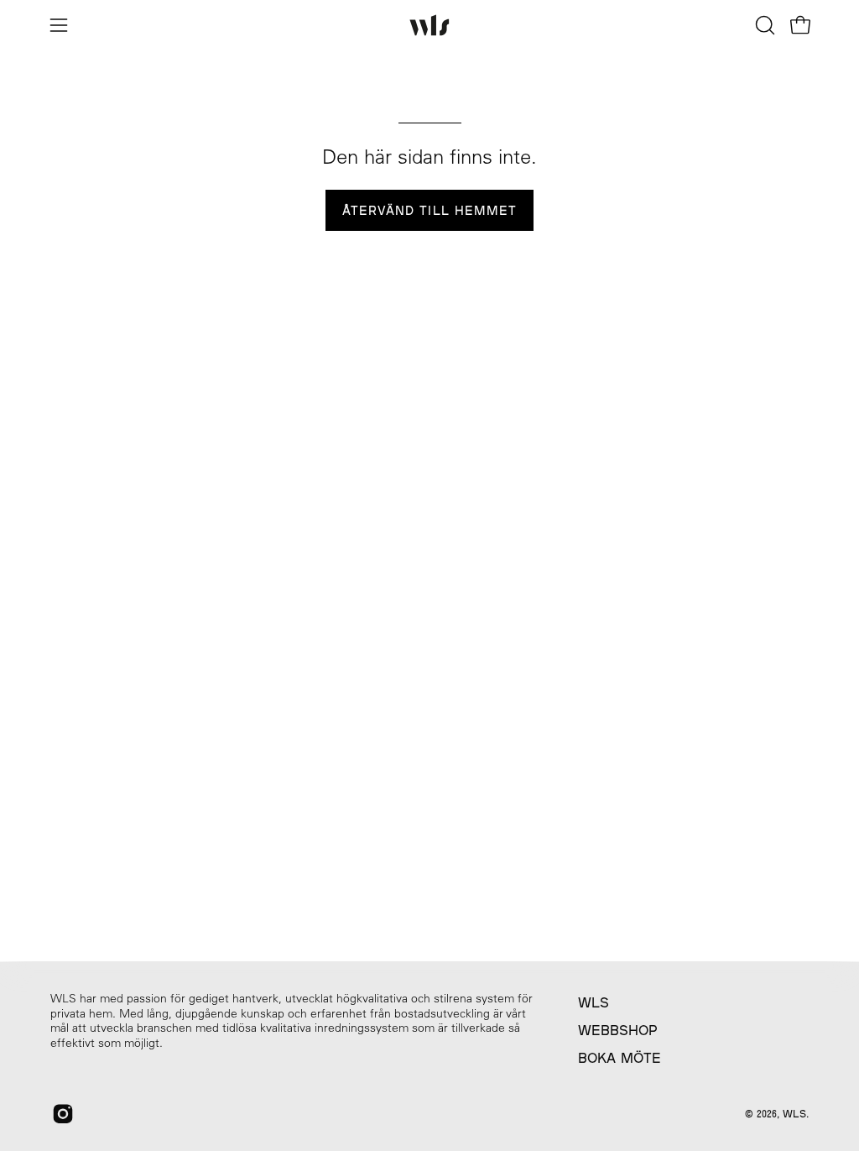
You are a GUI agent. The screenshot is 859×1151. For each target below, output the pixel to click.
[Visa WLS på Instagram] (62, 1114)
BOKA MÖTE (619, 1057)
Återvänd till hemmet (430, 210)
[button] (763, 25)
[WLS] (429, 25)
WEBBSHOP (618, 1030)
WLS (593, 1002)
